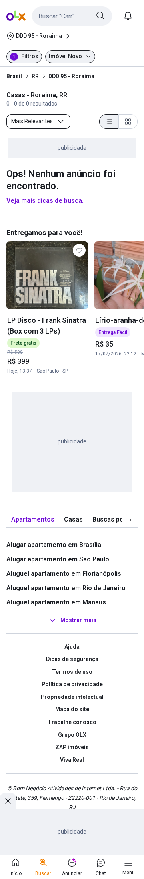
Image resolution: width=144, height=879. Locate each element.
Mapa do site (72, 709)
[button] (72, 16)
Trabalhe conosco (72, 722)
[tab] (32, 519)
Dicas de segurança (72, 659)
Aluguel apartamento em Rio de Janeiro (66, 588)
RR (35, 76)
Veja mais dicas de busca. (45, 200)
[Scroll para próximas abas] (130, 519)
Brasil (14, 76)
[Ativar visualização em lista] (108, 121)
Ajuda (72, 647)
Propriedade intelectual (72, 697)
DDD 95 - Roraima (71, 76)
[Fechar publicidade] (8, 801)
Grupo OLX (72, 735)
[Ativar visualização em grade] (128, 121)
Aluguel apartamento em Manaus (56, 602)
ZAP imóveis (72, 747)
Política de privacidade (72, 684)
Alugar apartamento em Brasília (53, 545)
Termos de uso (72, 672)
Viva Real (72, 760)
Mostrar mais (78, 620)
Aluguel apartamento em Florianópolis (63, 573)
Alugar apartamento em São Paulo (57, 559)
